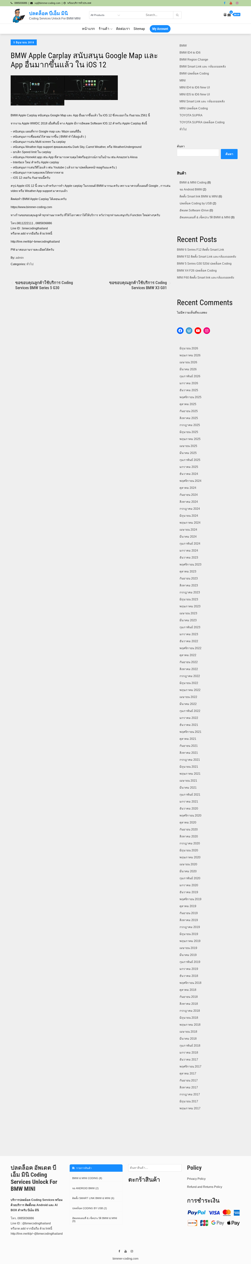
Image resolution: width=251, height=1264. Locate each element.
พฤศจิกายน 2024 (190, 480)
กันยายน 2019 (189, 913)
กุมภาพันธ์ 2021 (190, 794)
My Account (160, 29)
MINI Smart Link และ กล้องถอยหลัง (202, 101)
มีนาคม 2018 (188, 1038)
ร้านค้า (104, 29)
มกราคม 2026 (189, 383)
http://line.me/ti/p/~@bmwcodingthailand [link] (37, 1233)
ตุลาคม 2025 (188, 404)
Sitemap (139, 29)
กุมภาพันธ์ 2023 (190, 627)
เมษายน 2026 (188, 362)
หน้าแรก (88, 29)
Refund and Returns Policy (204, 1186)
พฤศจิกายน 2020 (190, 815)
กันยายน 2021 (189, 745)
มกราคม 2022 (189, 717)
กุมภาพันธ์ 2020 (190, 878)
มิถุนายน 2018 (189, 1017)
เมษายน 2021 (188, 780)
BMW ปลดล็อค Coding (194, 73)
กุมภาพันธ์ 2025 (190, 459)
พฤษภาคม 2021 (190, 773)
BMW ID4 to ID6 (190, 52)
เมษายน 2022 (188, 697)
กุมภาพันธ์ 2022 (190, 710)
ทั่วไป (29, 264)
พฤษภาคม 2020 (190, 857)
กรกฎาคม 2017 (190, 1094)
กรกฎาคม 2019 (190, 927)
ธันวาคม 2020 (189, 808)
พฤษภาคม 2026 (190, 355)
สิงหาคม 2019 (189, 920)
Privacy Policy (196, 1178)
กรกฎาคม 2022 (190, 676)
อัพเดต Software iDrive (194, 210)
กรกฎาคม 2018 (190, 1010)
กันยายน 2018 (189, 996)
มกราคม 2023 (189, 634)
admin (20, 257)
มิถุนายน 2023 (189, 599)
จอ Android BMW (191, 189)
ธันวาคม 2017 (189, 1059)
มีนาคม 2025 (188, 452)
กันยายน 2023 (189, 578)
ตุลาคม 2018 (188, 989)
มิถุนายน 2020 (189, 850)
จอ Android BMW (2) (85, 1188)
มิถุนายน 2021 (189, 766)
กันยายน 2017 (189, 1080)
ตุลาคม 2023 (188, 571)
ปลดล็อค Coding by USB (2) (89, 1208)
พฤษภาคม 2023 (190, 606)
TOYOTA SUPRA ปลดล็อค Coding (202, 122)
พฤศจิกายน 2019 (190, 899)
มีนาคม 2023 (188, 620)
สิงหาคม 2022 (189, 669)
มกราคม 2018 (189, 1052)
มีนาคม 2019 (188, 954)
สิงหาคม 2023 (189, 585)
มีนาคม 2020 (188, 871)
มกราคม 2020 (189, 885)
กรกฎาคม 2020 (190, 843)
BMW (183, 45)
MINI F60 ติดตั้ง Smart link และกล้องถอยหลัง (205, 277)
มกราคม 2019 (189, 968)
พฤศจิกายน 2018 (190, 982)
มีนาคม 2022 (188, 703)
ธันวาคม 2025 (189, 390)
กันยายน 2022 (189, 662)
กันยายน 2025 (189, 411)
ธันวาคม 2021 (189, 724)
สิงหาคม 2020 (189, 836)
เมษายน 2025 (188, 446)
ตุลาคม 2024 (188, 487)
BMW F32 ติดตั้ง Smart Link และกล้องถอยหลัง (206, 256)
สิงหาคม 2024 (189, 501)
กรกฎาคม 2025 (190, 425)
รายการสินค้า (83, 1168)
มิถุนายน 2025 (189, 432)
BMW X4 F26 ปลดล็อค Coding (197, 270)
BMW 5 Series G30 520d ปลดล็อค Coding (204, 263)
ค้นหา (181, 146)
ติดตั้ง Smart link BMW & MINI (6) (93, 1198)
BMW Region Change (194, 59)
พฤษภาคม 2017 (190, 1108)
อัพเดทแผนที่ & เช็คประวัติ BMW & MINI (205, 217)
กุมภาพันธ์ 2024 (190, 543)
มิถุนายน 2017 (189, 1101)
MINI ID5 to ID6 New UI (195, 94)
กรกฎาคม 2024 (190, 508)
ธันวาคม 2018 (189, 975)
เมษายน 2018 (188, 1031)
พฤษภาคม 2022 (190, 690)
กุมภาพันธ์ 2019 (190, 961)
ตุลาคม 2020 (188, 822)
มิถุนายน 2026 (189, 348)
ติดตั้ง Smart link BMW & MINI (199, 196)
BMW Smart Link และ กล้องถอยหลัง (203, 66)
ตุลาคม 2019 (188, 906)
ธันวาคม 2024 (189, 473)
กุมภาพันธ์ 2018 (190, 1045)
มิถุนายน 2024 (189, 515)
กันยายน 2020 (189, 829)
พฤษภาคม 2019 (190, 941)
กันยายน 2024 (189, 494)
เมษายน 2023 (188, 613)
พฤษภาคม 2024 (190, 522)
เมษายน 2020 (188, 864)
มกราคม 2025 (189, 466)
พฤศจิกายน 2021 (190, 731)
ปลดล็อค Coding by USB (196, 203)
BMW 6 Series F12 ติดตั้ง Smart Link (200, 249)
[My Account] (225, 15)
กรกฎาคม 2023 (190, 592)
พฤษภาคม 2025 (190, 439)
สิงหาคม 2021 (189, 752)
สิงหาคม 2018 (189, 1003)
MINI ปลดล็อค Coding (194, 108)
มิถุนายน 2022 (189, 683)
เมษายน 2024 (188, 529)
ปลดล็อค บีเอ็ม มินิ (48, 13)
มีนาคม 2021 (188, 787)
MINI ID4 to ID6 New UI (195, 87)
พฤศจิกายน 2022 (190, 648)
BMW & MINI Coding (193, 182)
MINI (183, 80)
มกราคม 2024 (189, 550)
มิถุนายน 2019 (189, 934)
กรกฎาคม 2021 (190, 759)
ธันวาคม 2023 (189, 557)
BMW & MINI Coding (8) (87, 1178)
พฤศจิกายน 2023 (190, 564)
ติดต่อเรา (123, 29)
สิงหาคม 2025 (189, 418)
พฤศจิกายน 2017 (190, 1066)
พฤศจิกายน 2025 (190, 397)
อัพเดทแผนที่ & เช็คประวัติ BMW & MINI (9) (94, 1220)
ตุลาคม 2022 (188, 655)
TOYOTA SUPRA (191, 115)
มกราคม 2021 (189, 801)
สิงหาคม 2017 (189, 1087)
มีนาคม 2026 (188, 369)
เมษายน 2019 (188, 948)
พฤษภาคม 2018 (190, 1024)
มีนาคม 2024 (188, 536)
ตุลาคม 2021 (188, 738)
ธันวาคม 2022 (189, 641)
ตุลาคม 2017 (188, 1073)
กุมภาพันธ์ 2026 (190, 376)
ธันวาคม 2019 (189, 892)
